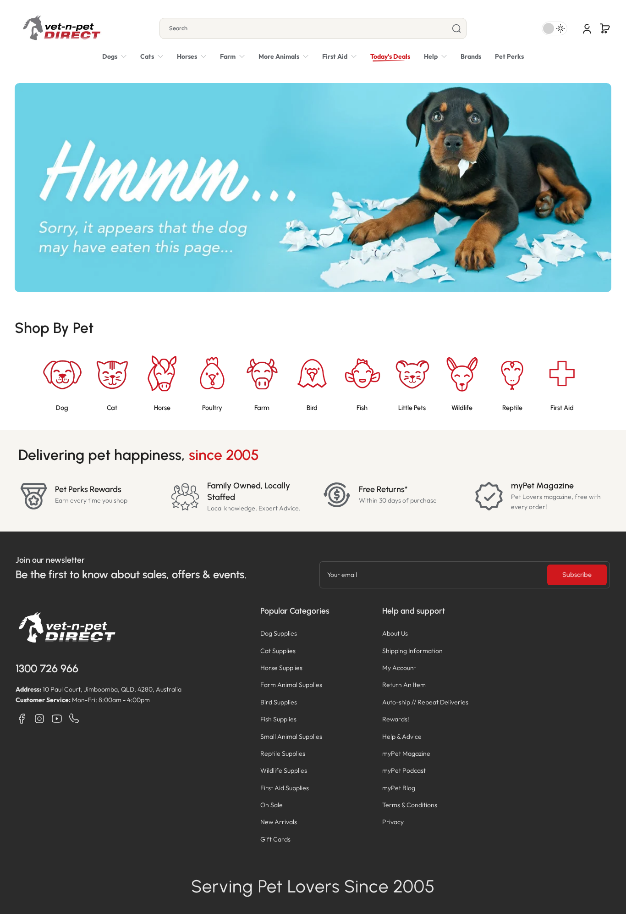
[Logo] (61, 28)
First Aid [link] (562, 408)
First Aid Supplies (284, 788)
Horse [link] (162, 408)
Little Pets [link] (412, 408)
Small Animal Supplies (291, 736)
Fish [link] (362, 408)
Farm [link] (261, 408)
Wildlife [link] (461, 408)
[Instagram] (39, 718)
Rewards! (395, 719)
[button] (605, 28)
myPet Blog (398, 788)
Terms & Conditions (409, 805)
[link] (283, 56)
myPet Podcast (404, 770)
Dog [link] (62, 408)
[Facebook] (21, 718)
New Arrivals (278, 822)
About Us (395, 633)
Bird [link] (312, 408)
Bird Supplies (278, 702)
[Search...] (456, 28)
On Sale (271, 805)
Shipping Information (412, 651)
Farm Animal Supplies (291, 685)
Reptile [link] (512, 408)
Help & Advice (402, 736)
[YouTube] (56, 718)
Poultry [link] (212, 408)
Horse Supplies (281, 668)
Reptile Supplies (282, 753)
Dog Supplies (278, 633)
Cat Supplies (278, 651)
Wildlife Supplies (283, 770)
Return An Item (404, 685)
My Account (399, 668)
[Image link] (62, 383)
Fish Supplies (278, 719)
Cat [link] (112, 408)
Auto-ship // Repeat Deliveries (425, 702)
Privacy (393, 822)
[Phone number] (74, 718)
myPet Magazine (406, 753)
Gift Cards (275, 839)
